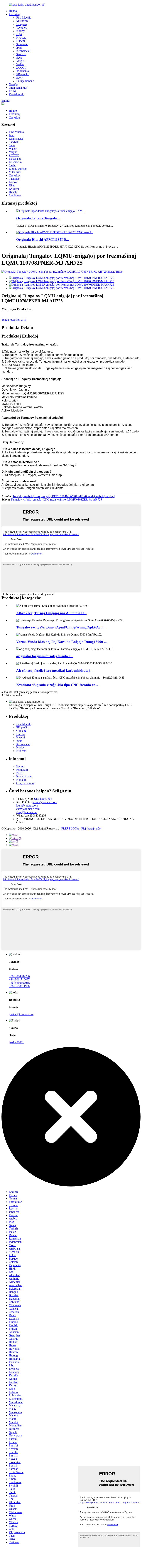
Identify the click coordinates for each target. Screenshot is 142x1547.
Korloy (20, 30)
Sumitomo (22, 44)
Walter (20, 64)
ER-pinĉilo (22, 74)
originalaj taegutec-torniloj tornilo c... (44, 656)
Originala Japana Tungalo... (38, 218)
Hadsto (20, 734)
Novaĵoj (13, 84)
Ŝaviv (19, 77)
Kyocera (21, 37)
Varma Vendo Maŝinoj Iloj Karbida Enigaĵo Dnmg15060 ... (61, 642)
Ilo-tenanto (22, 71)
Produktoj (14, 14)
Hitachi (20, 40)
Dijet (19, 34)
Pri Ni (12, 91)
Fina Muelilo (23, 17)
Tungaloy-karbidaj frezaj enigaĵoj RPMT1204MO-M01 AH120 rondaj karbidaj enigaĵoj (64, 496)
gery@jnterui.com (26, 812)
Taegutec (21, 27)
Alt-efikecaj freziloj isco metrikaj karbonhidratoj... (54, 670)
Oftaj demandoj (18, 87)
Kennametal (23, 50)
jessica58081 (16, 1042)
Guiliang (21, 730)
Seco (19, 57)
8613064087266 (42, 798)
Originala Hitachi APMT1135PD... (42, 239)
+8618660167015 (19, 982)
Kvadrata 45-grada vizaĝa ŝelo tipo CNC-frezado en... (57, 685)
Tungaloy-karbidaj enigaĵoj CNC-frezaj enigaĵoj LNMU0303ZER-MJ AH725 (56, 499)
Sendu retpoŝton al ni (13, 319)
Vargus (20, 60)
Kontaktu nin (16, 94)
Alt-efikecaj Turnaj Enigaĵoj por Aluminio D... (51, 613)
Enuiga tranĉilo (25, 81)
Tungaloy (21, 24)
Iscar (19, 47)
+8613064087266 (19, 976)
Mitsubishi (22, 20)
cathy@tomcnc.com (28, 808)
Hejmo (13, 10)
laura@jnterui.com (27, 805)
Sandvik (21, 54)
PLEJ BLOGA (70, 828)
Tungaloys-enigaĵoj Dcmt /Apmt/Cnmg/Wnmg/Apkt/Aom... (61, 627)
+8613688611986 (19, 986)
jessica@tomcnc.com (44, 802)
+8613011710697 (19, 979)
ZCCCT (21, 67)
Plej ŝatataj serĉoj (91, 828)
